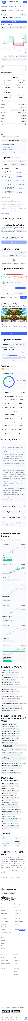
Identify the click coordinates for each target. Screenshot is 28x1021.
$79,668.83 (11, 786)
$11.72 (10, 804)
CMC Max (3, 916)
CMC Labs (4, 913)
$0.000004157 (11, 814)
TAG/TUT (18, 188)
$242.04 (10, 823)
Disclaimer (16, 924)
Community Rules (18, 921)
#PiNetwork (4, 300)
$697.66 (9, 724)
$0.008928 (14, 749)
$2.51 (13, 811)
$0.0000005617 (12, 772)
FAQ (2, 966)
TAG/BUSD (19, 172)
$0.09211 (11, 807)
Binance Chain (17, 136)
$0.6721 (11, 738)
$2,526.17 (11, 790)
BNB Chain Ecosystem (7, 136)
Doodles (3, 945)
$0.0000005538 (14, 758)
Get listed (3, 957)
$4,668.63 (11, 828)
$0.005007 (12, 809)
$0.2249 (10, 802)
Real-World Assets (6, 932)
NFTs (2, 937)
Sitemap (3, 948)
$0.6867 (10, 726)
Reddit (15, 971)
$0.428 (12, 752)
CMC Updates (5, 921)
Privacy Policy (17, 913)
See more (24, 272)
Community (17, 960)
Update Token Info (8, 147)
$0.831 (9, 816)
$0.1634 (10, 821)
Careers (16, 929)
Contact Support (5, 963)
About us (16, 907)
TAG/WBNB (19, 176)
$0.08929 (9, 800)
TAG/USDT (19, 180)
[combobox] (14, 59)
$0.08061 (11, 825)
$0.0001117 (14, 763)
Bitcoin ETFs (4, 924)
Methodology (17, 926)
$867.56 (10, 795)
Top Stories (4, 918)
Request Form (4, 960)
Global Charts (4, 935)
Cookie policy (17, 918)
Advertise (3, 910)
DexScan (3, 929)
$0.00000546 (12, 818)
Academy (3, 907)
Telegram (16, 963)
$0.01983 (11, 735)
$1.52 (8, 788)
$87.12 (14, 746)
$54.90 (12, 755)
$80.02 (11, 797)
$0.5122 (11, 733)
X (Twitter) (16, 957)
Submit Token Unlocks (9, 149)
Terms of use (17, 910)
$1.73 (11, 731)
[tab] (16, 56)
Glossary (3, 968)
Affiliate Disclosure (5, 213)
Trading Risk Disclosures (15, 238)
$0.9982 (11, 761)
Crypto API (4, 926)
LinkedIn (16, 974)
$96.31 (10, 793)
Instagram (16, 966)
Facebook (16, 968)
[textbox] (16, 284)
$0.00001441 (12, 765)
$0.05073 (10, 783)
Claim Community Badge (9, 152)
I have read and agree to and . (14, 238)
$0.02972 (11, 728)
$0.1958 (10, 740)
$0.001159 (10, 770)
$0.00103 (12, 768)
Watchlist (3, 943)
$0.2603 (10, 742)
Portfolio (3, 940)
